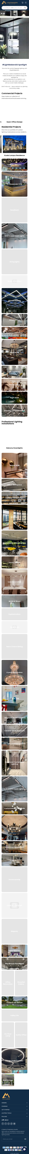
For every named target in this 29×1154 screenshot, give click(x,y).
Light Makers (16, 1153)
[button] (25, 2)
